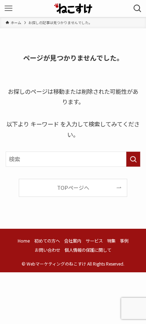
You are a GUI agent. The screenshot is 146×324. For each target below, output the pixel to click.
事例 (124, 241)
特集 (111, 241)
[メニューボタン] (8, 8)
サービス (94, 241)
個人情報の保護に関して (87, 250)
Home (24, 241)
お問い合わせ (47, 250)
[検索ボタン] (137, 8)
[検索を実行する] (133, 159)
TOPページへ (73, 187)
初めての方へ (47, 241)
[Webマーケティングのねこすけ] (73, 8)
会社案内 (72, 241)
